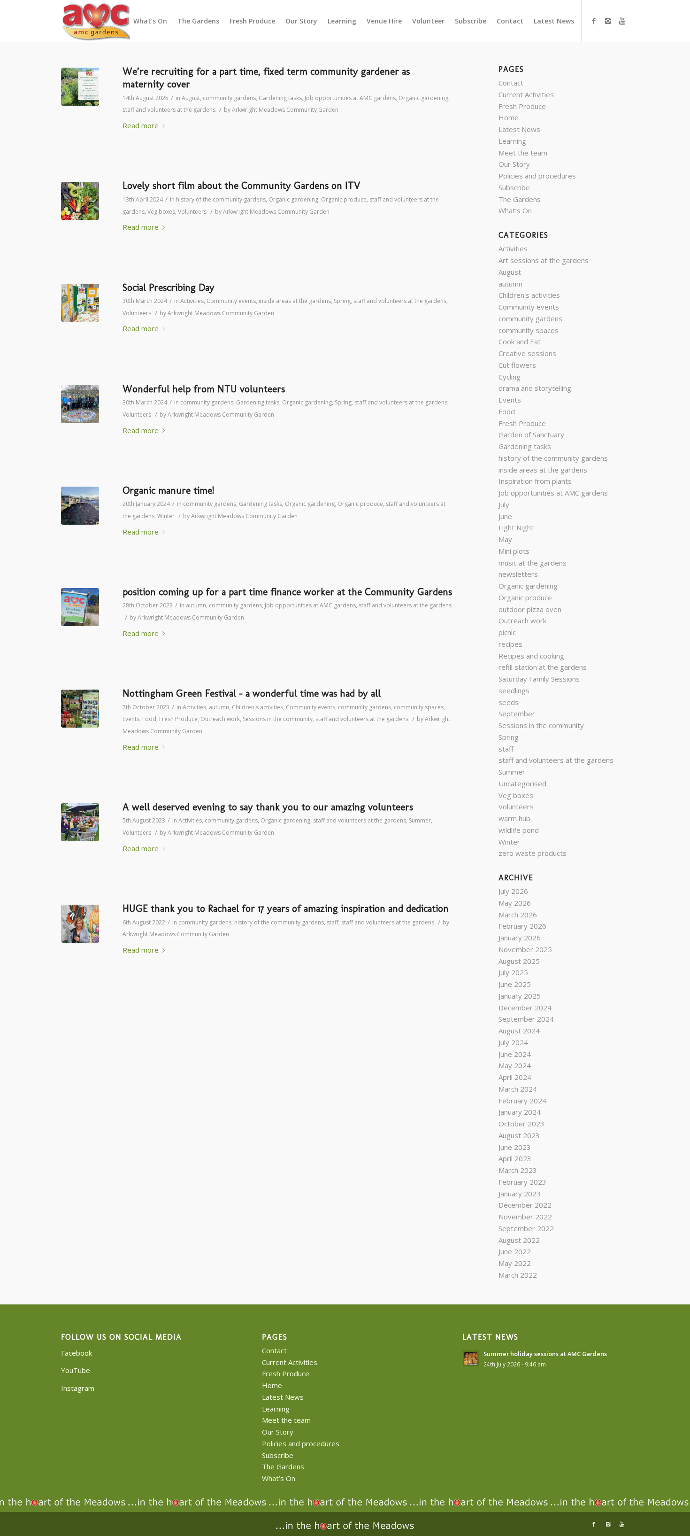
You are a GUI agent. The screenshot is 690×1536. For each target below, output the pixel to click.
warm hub (514, 818)
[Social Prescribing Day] (80, 303)
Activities (192, 301)
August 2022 (519, 1240)
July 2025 (513, 972)
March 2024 (517, 1089)
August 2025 (519, 961)
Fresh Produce (178, 719)
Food (149, 719)
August (191, 98)
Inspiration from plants (535, 481)
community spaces (419, 707)
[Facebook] (594, 21)
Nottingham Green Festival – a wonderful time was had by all (252, 693)
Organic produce (344, 199)
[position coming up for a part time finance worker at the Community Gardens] (80, 607)
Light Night (516, 527)
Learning (512, 141)
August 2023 (519, 1135)
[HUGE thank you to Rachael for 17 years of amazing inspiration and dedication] (80, 924)
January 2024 (519, 1112)
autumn (196, 605)
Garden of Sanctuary (531, 434)
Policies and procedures (537, 175)
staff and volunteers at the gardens (169, 110)
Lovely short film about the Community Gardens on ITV (241, 185)
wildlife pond (518, 830)
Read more (141, 125)
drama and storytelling (534, 388)
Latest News (519, 129)
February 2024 (522, 1100)
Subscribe (514, 187)
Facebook (76, 1353)
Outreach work (220, 719)
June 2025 (514, 984)
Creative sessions (527, 353)
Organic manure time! (168, 490)
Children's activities (257, 707)
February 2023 (522, 1182)
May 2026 (514, 903)
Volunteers (192, 212)
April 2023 (514, 1158)
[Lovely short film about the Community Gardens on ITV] (80, 201)
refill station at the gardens (542, 667)
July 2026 (513, 891)
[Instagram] (608, 21)
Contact (510, 82)
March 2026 (517, 914)
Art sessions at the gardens (543, 260)
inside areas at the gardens (295, 301)
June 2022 (514, 1251)
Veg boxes (161, 212)
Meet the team (522, 152)
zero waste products (532, 853)
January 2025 (519, 996)
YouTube (75, 1370)
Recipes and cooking (531, 655)
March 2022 (517, 1275)
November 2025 (525, 949)
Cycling (509, 376)
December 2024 (525, 1007)
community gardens (229, 98)
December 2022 (525, 1205)
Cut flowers (517, 365)
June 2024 (514, 1054)
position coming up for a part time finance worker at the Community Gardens (287, 591)
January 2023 (519, 1193)
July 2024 (513, 1042)
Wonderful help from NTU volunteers (204, 389)
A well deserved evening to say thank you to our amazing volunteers (268, 807)
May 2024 (514, 1065)
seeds (508, 702)
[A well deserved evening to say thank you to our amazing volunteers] (80, 822)
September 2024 (526, 1019)
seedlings (513, 690)
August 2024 (519, 1030)
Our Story (514, 164)
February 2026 (522, 926)
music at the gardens (532, 562)
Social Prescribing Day (169, 287)
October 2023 (521, 1123)
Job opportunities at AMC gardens (350, 98)
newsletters (518, 574)
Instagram (77, 1388)
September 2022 (526, 1228)
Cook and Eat (519, 341)
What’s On (515, 210)
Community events (231, 301)
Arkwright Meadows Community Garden (285, 110)
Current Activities (526, 94)
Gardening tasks (280, 98)
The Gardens (519, 199)
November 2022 (525, 1216)
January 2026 (519, 937)
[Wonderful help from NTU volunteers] (80, 404)
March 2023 (517, 1170)
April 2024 (514, 1077)
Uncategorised (522, 783)
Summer (420, 820)
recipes (510, 644)
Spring (342, 301)
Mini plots (513, 551)
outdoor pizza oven (529, 609)
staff (332, 922)
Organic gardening (423, 98)
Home (508, 117)
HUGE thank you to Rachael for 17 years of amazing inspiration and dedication (286, 908)
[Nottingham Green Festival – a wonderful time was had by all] (80, 709)
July (503, 504)
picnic (507, 632)
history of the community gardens (221, 199)
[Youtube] (622, 21)
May (505, 539)
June (505, 516)
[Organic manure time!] (80, 506)
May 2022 (514, 1263)
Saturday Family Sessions (539, 678)
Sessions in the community (278, 719)
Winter (166, 516)
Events (131, 719)
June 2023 (514, 1147)
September (516, 713)
